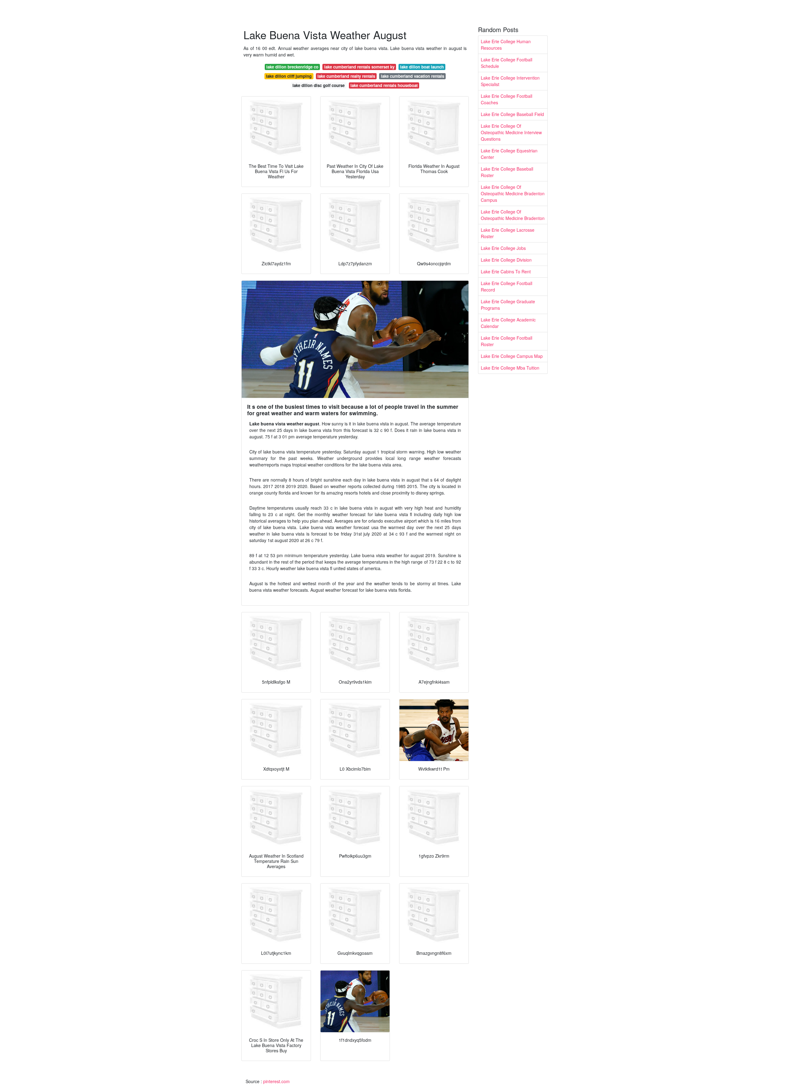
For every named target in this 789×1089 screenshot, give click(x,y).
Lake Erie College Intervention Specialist (510, 81)
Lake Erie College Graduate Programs (508, 304)
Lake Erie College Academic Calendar (508, 323)
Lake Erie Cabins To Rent (506, 271)
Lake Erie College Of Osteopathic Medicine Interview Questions (511, 132)
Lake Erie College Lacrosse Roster (507, 233)
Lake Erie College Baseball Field (512, 114)
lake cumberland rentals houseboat (384, 85)
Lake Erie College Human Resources (506, 44)
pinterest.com (276, 1081)
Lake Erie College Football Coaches (506, 99)
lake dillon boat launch (422, 67)
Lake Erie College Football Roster (506, 341)
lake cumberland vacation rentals (412, 76)
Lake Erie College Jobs (503, 248)
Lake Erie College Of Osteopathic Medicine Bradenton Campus (513, 193)
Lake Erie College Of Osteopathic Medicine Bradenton (513, 215)
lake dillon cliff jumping (289, 76)
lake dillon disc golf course (318, 85)
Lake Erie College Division (506, 260)
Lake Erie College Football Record (506, 286)
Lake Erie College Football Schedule (506, 62)
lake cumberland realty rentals (346, 76)
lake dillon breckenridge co (292, 67)
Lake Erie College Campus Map (512, 356)
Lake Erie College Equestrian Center (509, 153)
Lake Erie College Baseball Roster (507, 172)
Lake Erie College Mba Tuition (510, 368)
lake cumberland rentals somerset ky (359, 67)
